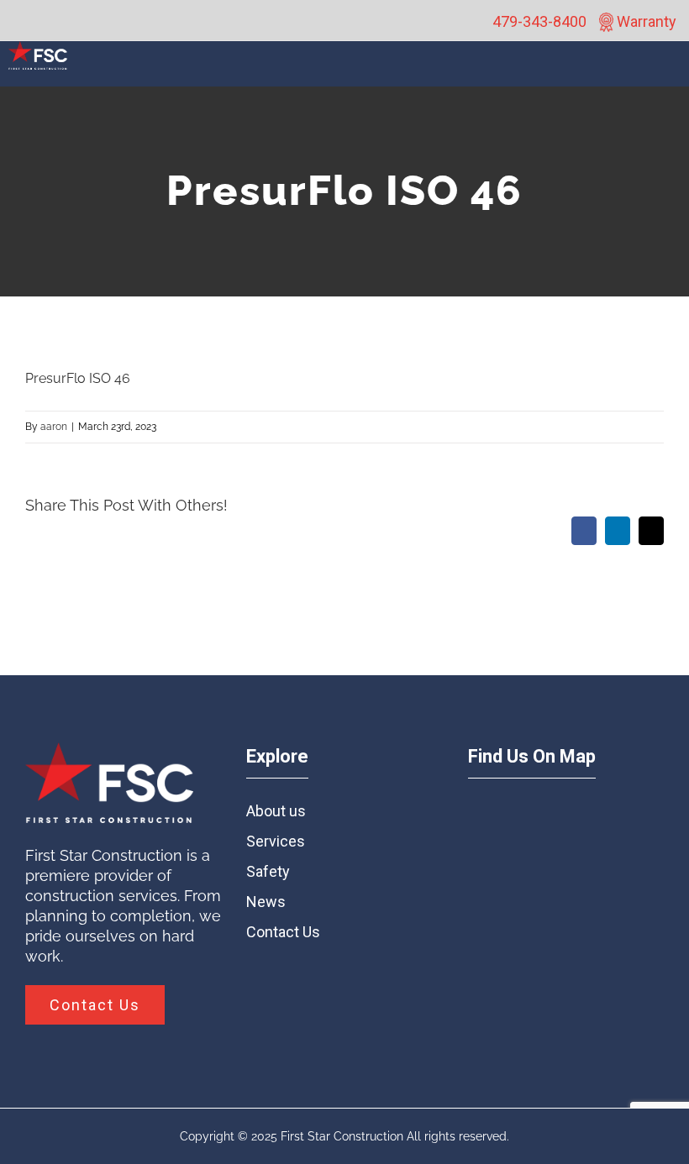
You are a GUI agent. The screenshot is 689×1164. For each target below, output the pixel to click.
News (266, 901)
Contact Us (283, 932)
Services (275, 841)
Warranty (644, 21)
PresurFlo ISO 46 (77, 378)
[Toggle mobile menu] (669, 72)
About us (276, 811)
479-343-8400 (539, 21)
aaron (53, 427)
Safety (268, 871)
